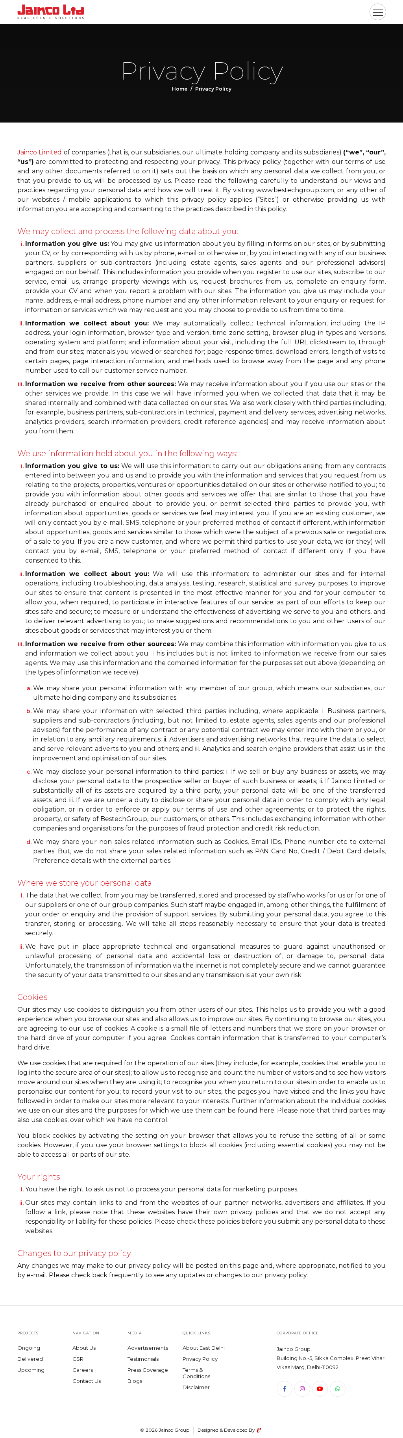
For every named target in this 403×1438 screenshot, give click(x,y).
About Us (84, 1348)
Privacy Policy (200, 1359)
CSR (77, 1359)
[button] (378, 12)
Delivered (30, 1359)
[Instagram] (302, 1389)
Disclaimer (196, 1387)
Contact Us (86, 1381)
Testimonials (143, 1359)
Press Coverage (148, 1370)
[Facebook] (284, 1389)
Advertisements (148, 1348)
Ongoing (28, 1348)
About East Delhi (204, 1348)
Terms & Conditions (196, 1373)
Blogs (135, 1381)
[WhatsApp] (338, 1389)
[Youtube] (320, 1389)
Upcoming (30, 1370)
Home (179, 89)
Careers (82, 1370)
